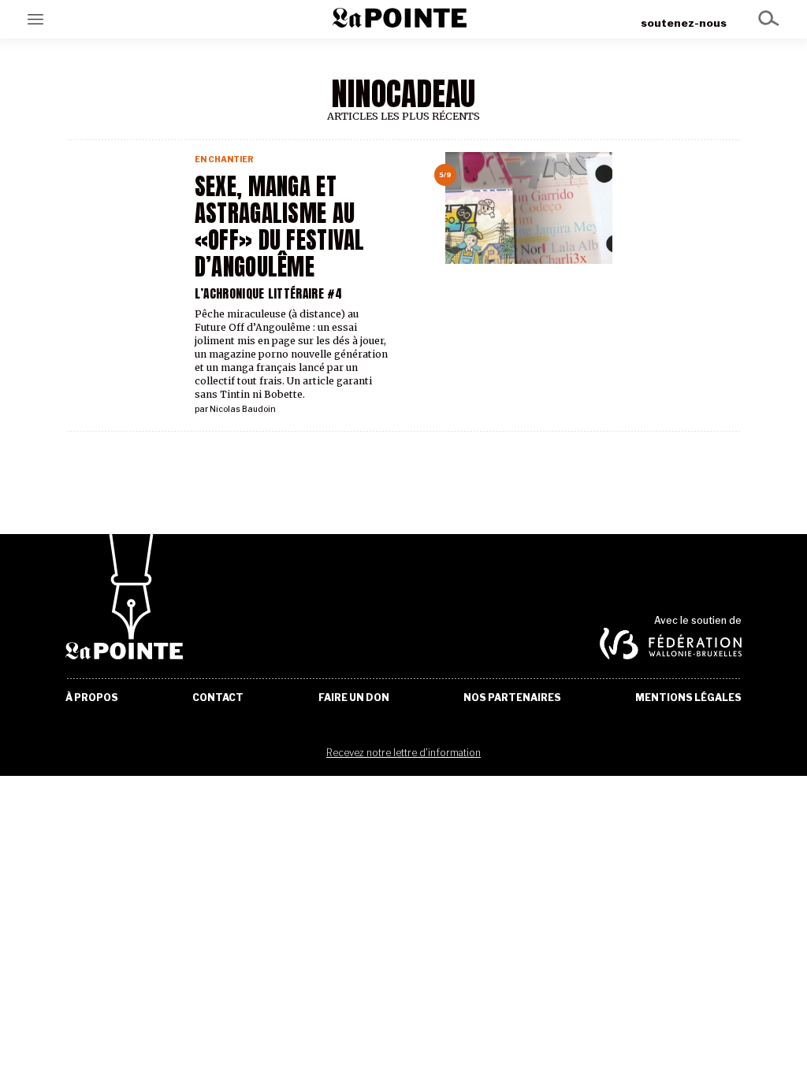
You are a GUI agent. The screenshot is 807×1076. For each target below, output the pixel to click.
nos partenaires (512, 697)
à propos (91, 697)
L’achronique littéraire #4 (269, 293)
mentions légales (688, 697)
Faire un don (353, 697)
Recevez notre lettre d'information (403, 753)
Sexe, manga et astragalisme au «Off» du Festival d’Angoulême (280, 226)
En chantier (224, 159)
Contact (218, 697)
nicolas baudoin (243, 409)
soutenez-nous (684, 23)
